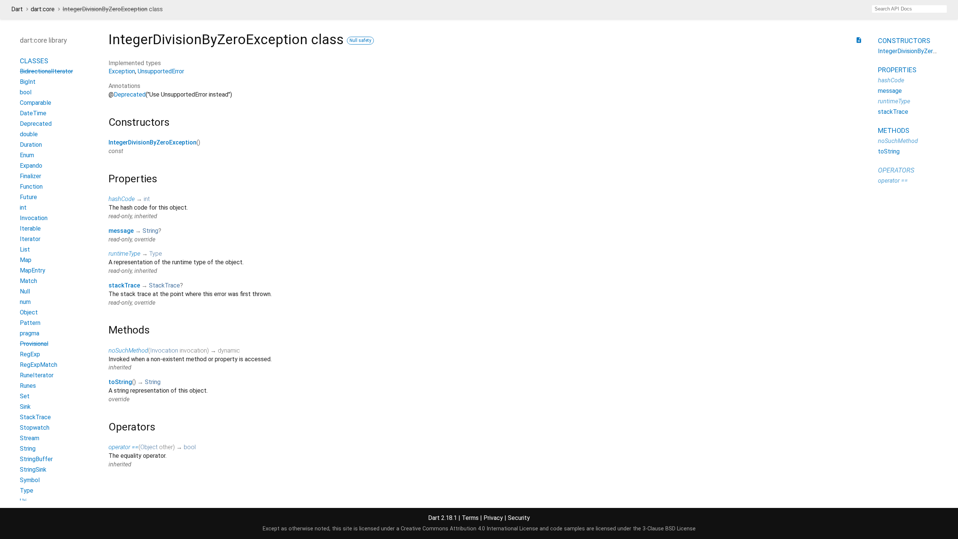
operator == (123, 447)
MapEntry (32, 270)
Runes (28, 385)
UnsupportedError (161, 71)
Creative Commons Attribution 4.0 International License (469, 529)
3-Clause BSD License (669, 529)
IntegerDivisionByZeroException (152, 142)
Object (149, 447)
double (29, 134)
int (147, 198)
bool (190, 447)
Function (31, 186)
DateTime (33, 113)
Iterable (30, 228)
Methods (893, 130)
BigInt (28, 81)
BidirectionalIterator (46, 71)
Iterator (30, 239)
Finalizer (30, 176)
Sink (25, 406)
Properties (897, 70)
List (25, 249)
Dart (17, 9)
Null (25, 291)
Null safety (360, 40)
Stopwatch (34, 427)
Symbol (30, 480)
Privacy (493, 517)
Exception (122, 71)
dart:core (43, 9)
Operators (896, 170)
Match (28, 280)
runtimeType (124, 253)
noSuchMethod (128, 350)
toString (120, 382)
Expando (31, 165)
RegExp (30, 354)
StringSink (33, 469)
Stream (29, 438)
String (150, 230)
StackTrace (164, 285)
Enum (27, 155)
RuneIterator (37, 375)
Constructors (904, 41)
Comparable (35, 102)
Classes (34, 61)
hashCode (122, 198)
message (121, 230)
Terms (470, 517)
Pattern (30, 322)
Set (25, 396)
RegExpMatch (38, 364)
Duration (31, 144)
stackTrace (124, 285)
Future (28, 197)
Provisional (34, 343)
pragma (29, 333)
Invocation (164, 350)
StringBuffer (36, 459)
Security (519, 517)
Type (155, 253)
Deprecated (130, 94)
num (25, 301)
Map (25, 260)
